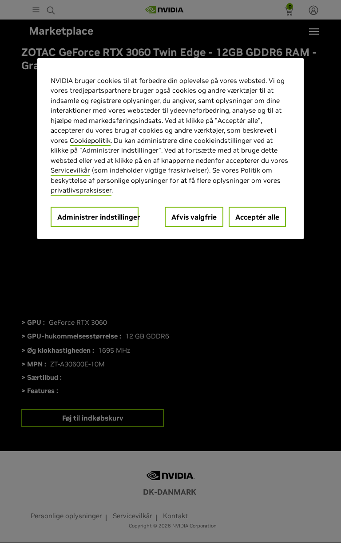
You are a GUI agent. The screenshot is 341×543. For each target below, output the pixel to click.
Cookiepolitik (90, 140)
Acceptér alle (257, 216)
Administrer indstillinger (98, 216)
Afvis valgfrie (194, 216)
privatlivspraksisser (81, 190)
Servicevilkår (70, 170)
